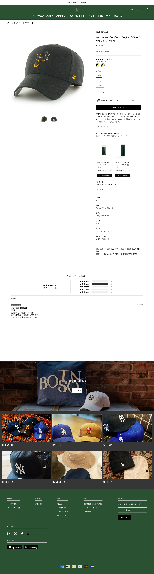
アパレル (50, 16)
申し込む (124, 517)
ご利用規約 (87, 511)
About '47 (60, 504)
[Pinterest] (107, 126)
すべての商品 (12, 504)
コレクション (80, 16)
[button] (101, 59)
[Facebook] (101, 126)
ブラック (100, 85)
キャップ (26, 22)
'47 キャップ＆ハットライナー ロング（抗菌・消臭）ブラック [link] (122, 164)
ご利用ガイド (62, 508)
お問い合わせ (62, 515)
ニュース (118, 16)
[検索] (142, 9)
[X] (104, 126)
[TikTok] (28, 533)
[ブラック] (97, 65)
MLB (71, 16)
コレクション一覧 (13, 508)
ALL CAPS (77, 390)
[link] (104, 150)
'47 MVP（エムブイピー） (105, 184)
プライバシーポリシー (91, 508)
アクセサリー (61, 16)
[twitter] (15, 533)
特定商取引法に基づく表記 (93, 504)
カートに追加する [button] (104, 175)
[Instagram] (8, 533)
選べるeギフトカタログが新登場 (77, 2)
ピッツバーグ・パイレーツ (105, 231)
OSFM (99, 75)
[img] (16, 305)
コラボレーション (96, 16)
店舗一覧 (38, 504)
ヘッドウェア (38, 16)
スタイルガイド (62, 511)
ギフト (109, 16)
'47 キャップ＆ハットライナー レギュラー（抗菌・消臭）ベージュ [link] (104, 164)
